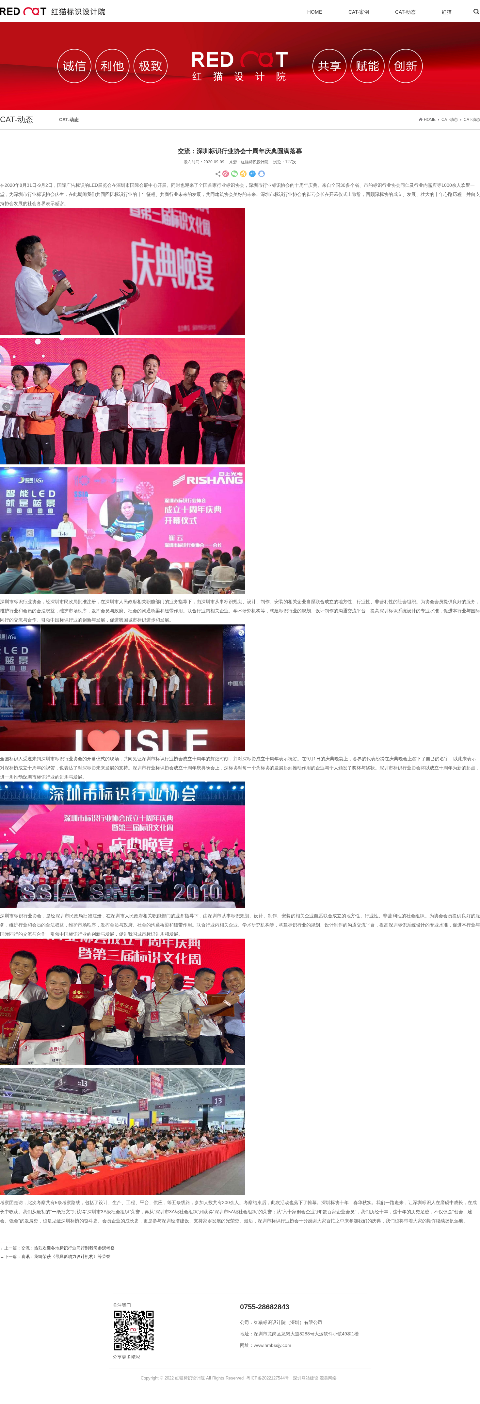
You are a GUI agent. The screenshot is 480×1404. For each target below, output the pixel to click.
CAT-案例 (358, 12)
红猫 (447, 12)
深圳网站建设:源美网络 (315, 1378)
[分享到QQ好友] (261, 173)
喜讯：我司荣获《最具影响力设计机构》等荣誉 (65, 1256)
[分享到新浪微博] (226, 173)
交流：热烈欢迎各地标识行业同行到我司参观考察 (68, 1248)
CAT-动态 (405, 12)
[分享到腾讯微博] (252, 173)
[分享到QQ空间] (243, 173)
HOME (314, 12)
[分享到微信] (234, 173)
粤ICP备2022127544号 (267, 1378)
